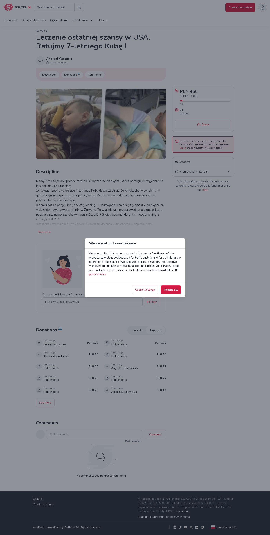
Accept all (171, 290)
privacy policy (97, 274)
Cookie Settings (145, 290)
